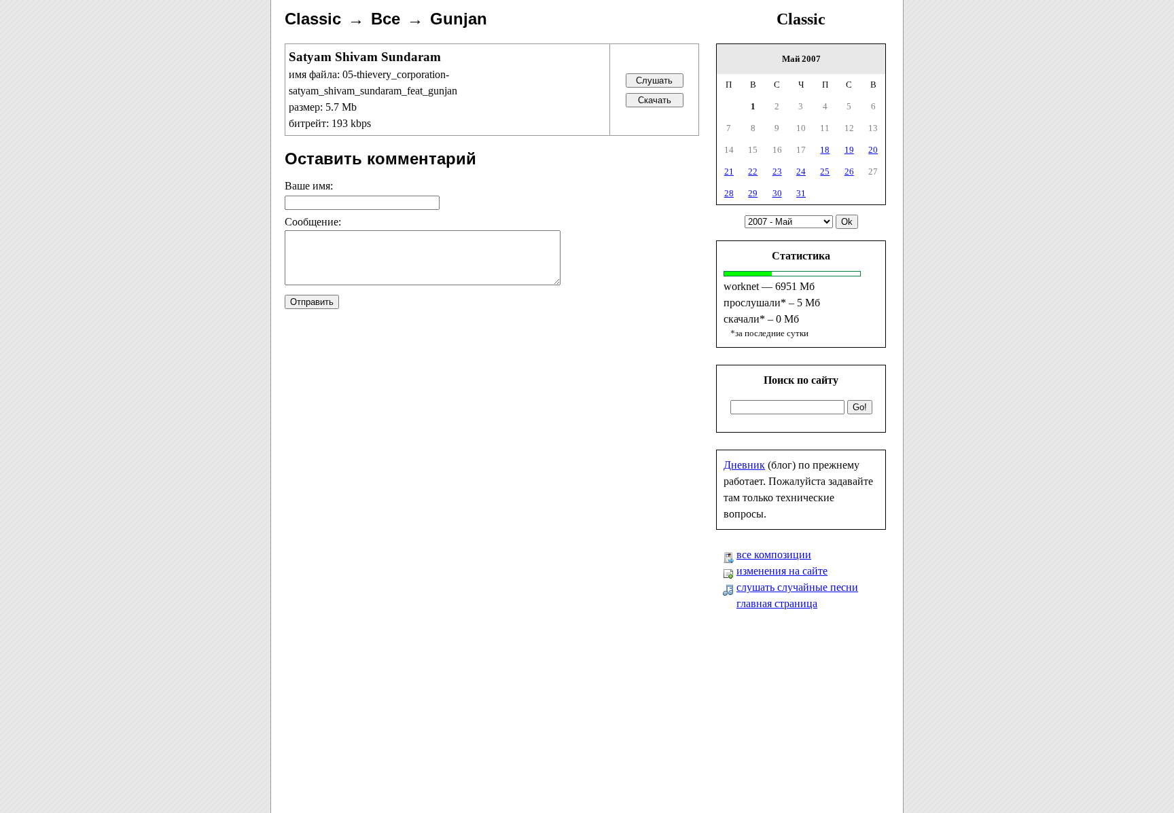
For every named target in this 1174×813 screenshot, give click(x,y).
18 (825, 150)
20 (873, 150)
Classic (801, 19)
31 (801, 193)
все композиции (773, 554)
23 (777, 171)
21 (729, 171)
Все (385, 19)
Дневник (744, 465)
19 (849, 150)
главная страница (776, 603)
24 (801, 171)
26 (849, 171)
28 (729, 193)
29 (753, 193)
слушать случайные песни (797, 587)
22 (753, 171)
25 (825, 171)
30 (777, 193)
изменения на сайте (782, 571)
